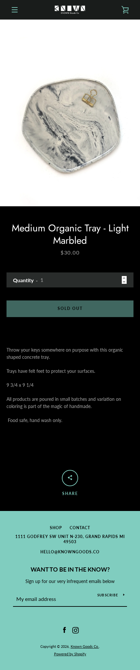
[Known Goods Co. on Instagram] (75, 630)
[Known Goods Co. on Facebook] (64, 630)
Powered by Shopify (70, 654)
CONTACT (80, 527)
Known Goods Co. (85, 646)
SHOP (56, 527)
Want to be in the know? (70, 569)
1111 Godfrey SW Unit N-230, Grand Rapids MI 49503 (70, 539)
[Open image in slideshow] (70, 113)
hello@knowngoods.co (70, 551)
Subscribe (107, 595)
